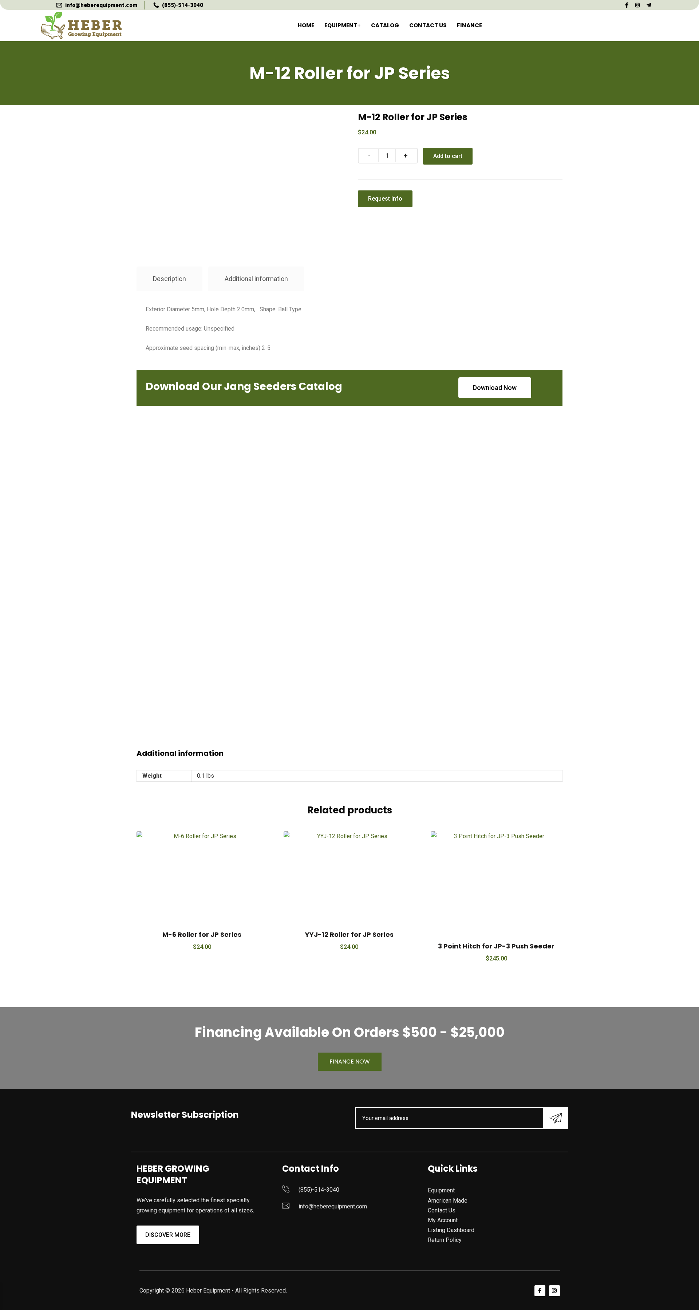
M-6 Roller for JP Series (201, 934)
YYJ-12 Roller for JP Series (349, 934)
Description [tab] (169, 279)
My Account (443, 1220)
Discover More (167, 1234)
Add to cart (447, 156)
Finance (469, 25)
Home (306, 25)
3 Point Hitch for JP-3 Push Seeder (496, 946)
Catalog (385, 25)
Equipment (340, 25)
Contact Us (428, 25)
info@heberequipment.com (101, 5)
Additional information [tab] (256, 279)
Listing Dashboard (451, 1230)
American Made (447, 1200)
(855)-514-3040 (182, 5)
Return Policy (445, 1239)
